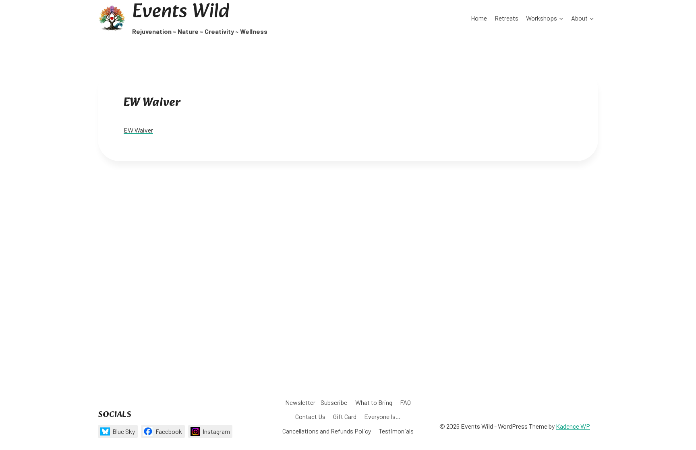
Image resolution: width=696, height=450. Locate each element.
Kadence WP (573, 426)
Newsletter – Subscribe (316, 402)
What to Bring (373, 402)
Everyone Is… (382, 416)
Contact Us (310, 416)
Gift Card (344, 416)
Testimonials (396, 431)
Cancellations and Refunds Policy (326, 431)
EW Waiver (138, 130)
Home (479, 18)
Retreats (506, 18)
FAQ (405, 402)
